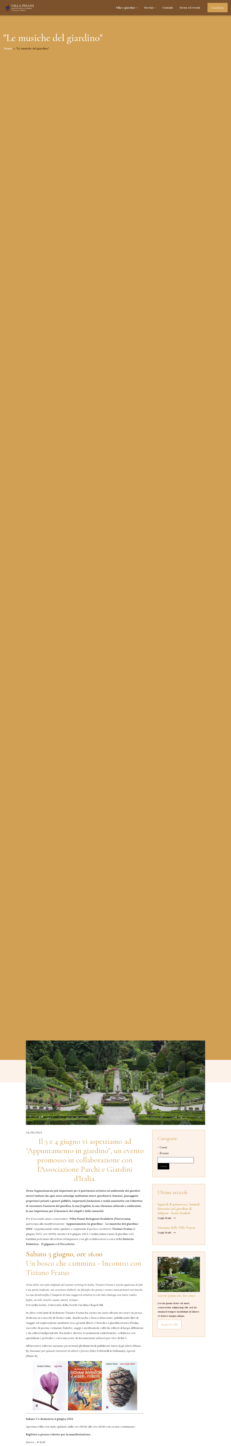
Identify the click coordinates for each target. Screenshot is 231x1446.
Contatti (167, 7)
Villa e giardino (125, 7)
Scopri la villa (169, 1324)
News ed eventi (190, 7)
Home (8, 48)
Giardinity (217, 7)
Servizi (148, 7)
